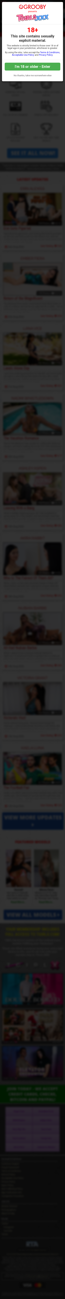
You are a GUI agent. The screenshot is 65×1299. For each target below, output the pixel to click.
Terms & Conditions (50, 52)
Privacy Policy (46, 55)
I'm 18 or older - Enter (32, 66)
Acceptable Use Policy (23, 55)
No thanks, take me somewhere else (32, 75)
